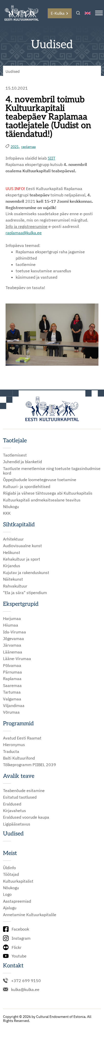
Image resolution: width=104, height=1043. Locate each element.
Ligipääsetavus (16, 824)
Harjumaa (12, 618)
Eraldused (12, 804)
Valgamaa (12, 699)
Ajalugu (9, 907)
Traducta (11, 751)
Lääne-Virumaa (17, 658)
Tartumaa (12, 692)
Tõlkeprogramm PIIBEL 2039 (29, 764)
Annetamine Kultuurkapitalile (29, 914)
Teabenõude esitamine (24, 790)
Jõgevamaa (13, 638)
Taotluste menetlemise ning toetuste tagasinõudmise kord (51, 471)
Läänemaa (12, 652)
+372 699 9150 (26, 980)
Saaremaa (12, 685)
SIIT (51, 158)
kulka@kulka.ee (25, 989)
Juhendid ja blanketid (22, 461)
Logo (7, 894)
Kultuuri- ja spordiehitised (26, 486)
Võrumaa (11, 712)
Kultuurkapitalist (18, 881)
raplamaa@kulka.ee (24, 232)
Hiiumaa (10, 625)
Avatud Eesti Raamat (22, 738)
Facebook (20, 929)
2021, (15, 146)
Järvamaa (12, 645)
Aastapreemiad (17, 901)
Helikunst (11, 552)
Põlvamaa (12, 665)
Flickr (16, 947)
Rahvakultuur (15, 586)
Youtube (19, 956)
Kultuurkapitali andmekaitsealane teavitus (42, 500)
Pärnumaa (12, 672)
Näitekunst (13, 579)
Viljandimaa (13, 705)
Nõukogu (11, 506)
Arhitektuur (13, 539)
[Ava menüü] (99, 13)
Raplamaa (12, 678)
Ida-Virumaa (14, 632)
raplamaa (28, 146)
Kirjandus (11, 565)
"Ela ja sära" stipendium (25, 592)
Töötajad (11, 874)
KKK (7, 513)
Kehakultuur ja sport (21, 559)
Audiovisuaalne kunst (22, 545)
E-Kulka (58, 13)
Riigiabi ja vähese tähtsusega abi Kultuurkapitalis (47, 493)
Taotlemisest (15, 455)
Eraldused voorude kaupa (26, 817)
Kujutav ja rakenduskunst (26, 572)
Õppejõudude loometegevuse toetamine (39, 479)
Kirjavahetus (14, 810)
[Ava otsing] (78, 13)
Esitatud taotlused (20, 797)
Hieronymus (14, 744)
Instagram (21, 938)
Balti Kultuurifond (19, 758)
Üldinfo (9, 867)
